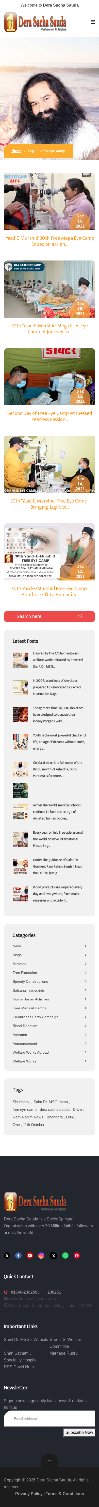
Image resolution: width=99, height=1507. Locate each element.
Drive (78, 1109)
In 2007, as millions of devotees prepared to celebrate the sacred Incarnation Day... (57, 687)
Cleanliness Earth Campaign (35, 1017)
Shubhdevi (22, 1102)
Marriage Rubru (64, 1353)
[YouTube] (30, 1255)
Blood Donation (25, 1026)
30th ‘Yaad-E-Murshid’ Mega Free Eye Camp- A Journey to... (49, 329)
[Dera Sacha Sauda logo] (35, 1201)
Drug (70, 1117)
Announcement (25, 1043)
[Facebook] (18, 1255)
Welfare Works (24, 1061)
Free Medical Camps (29, 1008)
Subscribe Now (79, 1432)
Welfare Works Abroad (31, 1052)
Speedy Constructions (30, 981)
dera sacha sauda (55, 1109)
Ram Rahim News (28, 1117)
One (17, 1124)
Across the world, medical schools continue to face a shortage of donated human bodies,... (56, 811)
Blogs (17, 955)
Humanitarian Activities (31, 999)
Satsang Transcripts (29, 990)
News (17, 946)
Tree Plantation (25, 973)
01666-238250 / (25, 1292)
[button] (93, 22)
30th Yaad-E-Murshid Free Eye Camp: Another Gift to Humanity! (49, 591)
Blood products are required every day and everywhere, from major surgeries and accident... (57, 893)
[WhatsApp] (65, 1255)
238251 (54, 1292)
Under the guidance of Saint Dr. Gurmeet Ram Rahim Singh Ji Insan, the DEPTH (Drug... (58, 866)
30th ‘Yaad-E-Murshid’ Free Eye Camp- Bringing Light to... (49, 504)
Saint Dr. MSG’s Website (26, 1339)
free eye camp (25, 1109)
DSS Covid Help (19, 1367)
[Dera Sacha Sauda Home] (35, 22)
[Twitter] (7, 1255)
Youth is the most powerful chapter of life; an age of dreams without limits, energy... (59, 741)
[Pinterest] (77, 1255)
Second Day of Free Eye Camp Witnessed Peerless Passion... (49, 416)
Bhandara (55, 1117)
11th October (33, 1124)
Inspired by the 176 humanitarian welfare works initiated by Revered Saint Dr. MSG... (58, 659)
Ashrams (20, 1035)
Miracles (19, 964)
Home (16, 151)
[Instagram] (41, 1255)
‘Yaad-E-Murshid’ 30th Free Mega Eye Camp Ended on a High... (49, 241)
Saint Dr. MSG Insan (51, 1102)
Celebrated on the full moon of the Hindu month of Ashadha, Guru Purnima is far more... (57, 769)
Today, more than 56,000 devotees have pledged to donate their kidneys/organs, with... (58, 714)
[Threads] (53, 1255)
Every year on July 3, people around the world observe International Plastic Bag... (58, 839)
